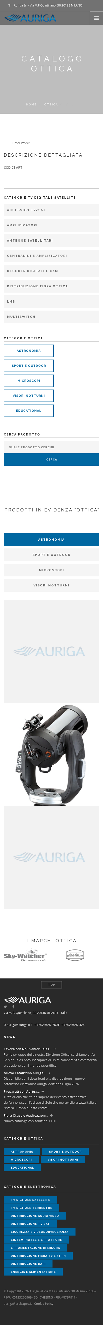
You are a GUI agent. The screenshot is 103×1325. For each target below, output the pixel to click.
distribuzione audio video (35, 1216)
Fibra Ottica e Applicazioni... (26, 1115)
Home (31, 104)
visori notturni (29, 396)
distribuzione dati (28, 1264)
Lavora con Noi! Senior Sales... (27, 1049)
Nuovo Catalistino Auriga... (25, 1073)
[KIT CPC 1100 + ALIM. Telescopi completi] (51, 754)
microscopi (29, 381)
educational (29, 411)
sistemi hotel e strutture (36, 1240)
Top (51, 984)
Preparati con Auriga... (22, 1091)
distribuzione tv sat (30, 1224)
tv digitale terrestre (31, 1208)
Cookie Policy (43, 1304)
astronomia (29, 351)
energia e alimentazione (33, 1272)
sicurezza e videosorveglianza (39, 1232)
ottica (51, 104)
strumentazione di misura (35, 1248)
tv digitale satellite (30, 1200)
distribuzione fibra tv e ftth (38, 1256)
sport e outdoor (29, 366)
